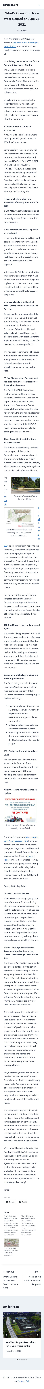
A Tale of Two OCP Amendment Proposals (32, 1278)
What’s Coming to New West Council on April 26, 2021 (11, 1250)
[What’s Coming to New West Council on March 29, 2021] (12, 1225)
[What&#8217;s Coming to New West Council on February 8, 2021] (29, 1225)
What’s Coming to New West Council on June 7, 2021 (10, 1280)
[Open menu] (39, 4)
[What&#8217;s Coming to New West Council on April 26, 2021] (11, 1243)
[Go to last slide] (6, 1335)
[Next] (37, 1335)
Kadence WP (23, 1381)
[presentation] (22, 1325)
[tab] (17, 1359)
